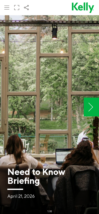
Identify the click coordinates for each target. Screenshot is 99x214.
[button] (6, 7)
